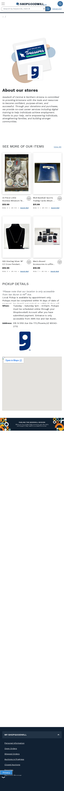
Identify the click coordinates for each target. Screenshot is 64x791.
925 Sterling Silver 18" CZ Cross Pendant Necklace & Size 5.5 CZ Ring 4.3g (13, 263)
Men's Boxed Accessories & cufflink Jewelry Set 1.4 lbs (43, 263)
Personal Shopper (13, 775)
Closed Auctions (12, 765)
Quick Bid (24, 208)
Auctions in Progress (14, 759)
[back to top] (59, 786)
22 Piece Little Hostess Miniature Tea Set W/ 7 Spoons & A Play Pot (12, 199)
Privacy (6, 772)
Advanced (57, 9)
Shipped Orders (12, 754)
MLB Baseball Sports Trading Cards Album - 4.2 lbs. (43, 199)
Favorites (9, 770)
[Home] (3, 17)
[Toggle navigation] (3, 4)
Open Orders (11, 748)
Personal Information (14, 743)
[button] (44, 9)
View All (57, 147)
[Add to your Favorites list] (29, 198)
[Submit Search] (60, 3)
